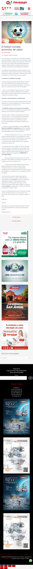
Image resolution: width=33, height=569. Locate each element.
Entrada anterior (16, 217)
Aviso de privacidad (16, 372)
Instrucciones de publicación (16, 371)
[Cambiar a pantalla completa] (6, 566)
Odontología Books (15, 391)
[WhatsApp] (5, 9)
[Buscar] (30, 378)
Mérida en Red (7, 558)
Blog (3, 52)
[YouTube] (3, 9)
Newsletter (7, 52)
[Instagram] (5, 8)
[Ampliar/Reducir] (2, 566)
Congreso (15, 387)
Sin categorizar (15, 396)
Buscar (16, 375)
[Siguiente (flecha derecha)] (6, 568)
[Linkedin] (10, 8)
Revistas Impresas (15, 394)
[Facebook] (2, 8)
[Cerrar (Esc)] (14, 566)
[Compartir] (10, 566)
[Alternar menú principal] (29, 8)
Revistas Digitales (15, 392)
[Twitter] (7, 8)
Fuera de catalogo (15, 389)
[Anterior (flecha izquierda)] (2, 568)
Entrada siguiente (16, 221)
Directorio (16, 369)
